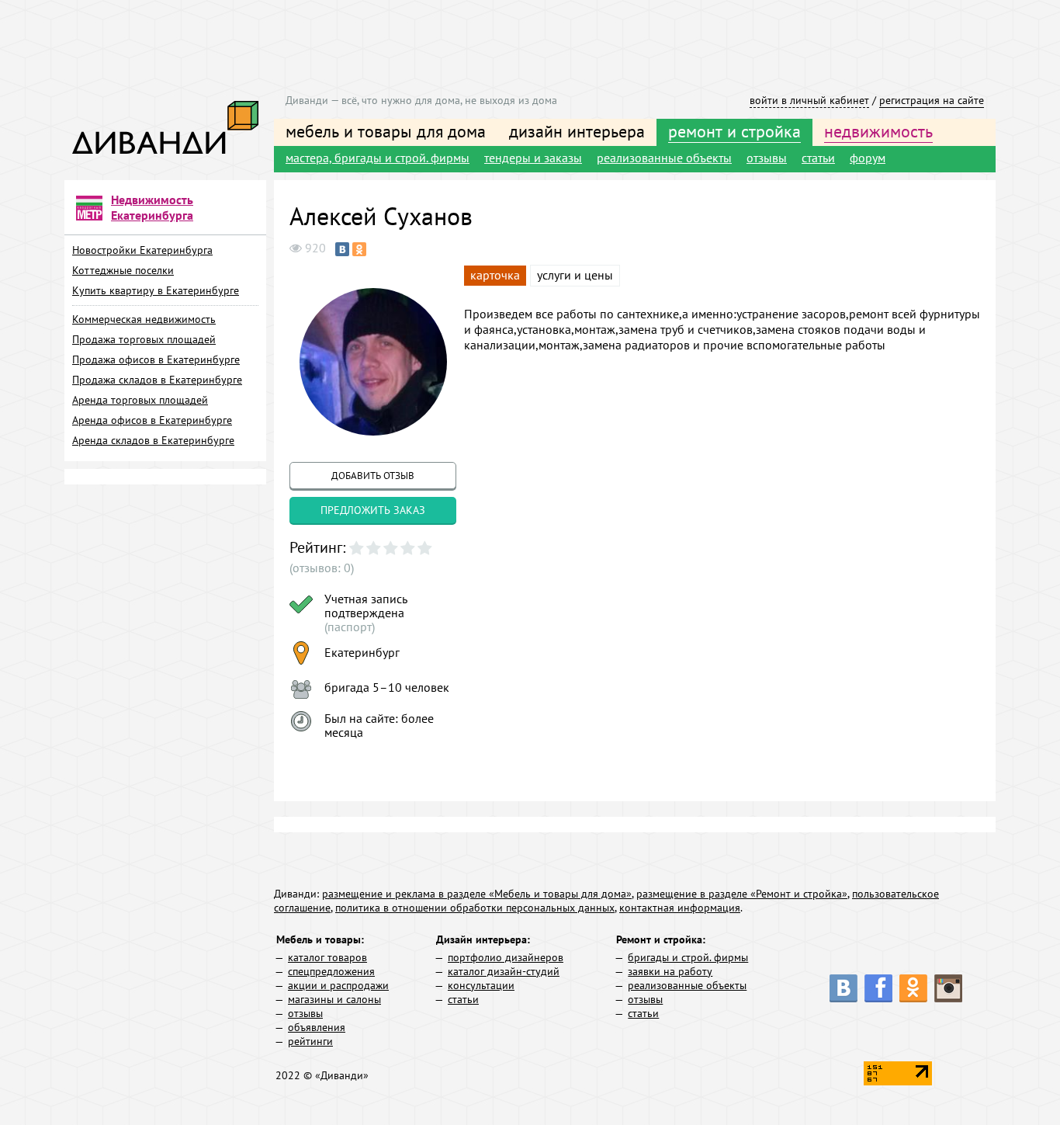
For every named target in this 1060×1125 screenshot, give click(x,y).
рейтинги (310, 1041)
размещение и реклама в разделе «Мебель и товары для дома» (477, 894)
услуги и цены (575, 275)
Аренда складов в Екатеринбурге (153, 440)
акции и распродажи (338, 985)
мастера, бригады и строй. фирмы (377, 157)
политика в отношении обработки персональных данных (475, 908)
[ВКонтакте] (342, 249)
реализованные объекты (664, 157)
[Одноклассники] (359, 249)
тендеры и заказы (533, 157)
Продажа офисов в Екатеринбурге (156, 359)
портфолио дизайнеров (505, 957)
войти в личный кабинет (809, 100)
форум (867, 157)
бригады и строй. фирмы (688, 957)
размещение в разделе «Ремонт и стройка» (741, 894)
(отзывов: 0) (321, 567)
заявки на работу (670, 971)
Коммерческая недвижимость (144, 319)
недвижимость (878, 131)
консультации (481, 985)
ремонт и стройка (734, 131)
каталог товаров (327, 957)
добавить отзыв (372, 475)
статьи (818, 157)
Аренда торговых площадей (140, 400)
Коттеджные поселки (123, 270)
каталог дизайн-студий (503, 971)
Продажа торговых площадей (144, 339)
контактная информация (679, 908)
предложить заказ (372, 510)
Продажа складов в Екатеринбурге (157, 380)
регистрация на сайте (931, 100)
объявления (316, 1027)
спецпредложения (331, 971)
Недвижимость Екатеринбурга (152, 207)
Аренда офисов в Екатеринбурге (152, 420)
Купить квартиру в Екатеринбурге (155, 290)
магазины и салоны (334, 999)
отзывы (767, 157)
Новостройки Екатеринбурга (142, 250)
